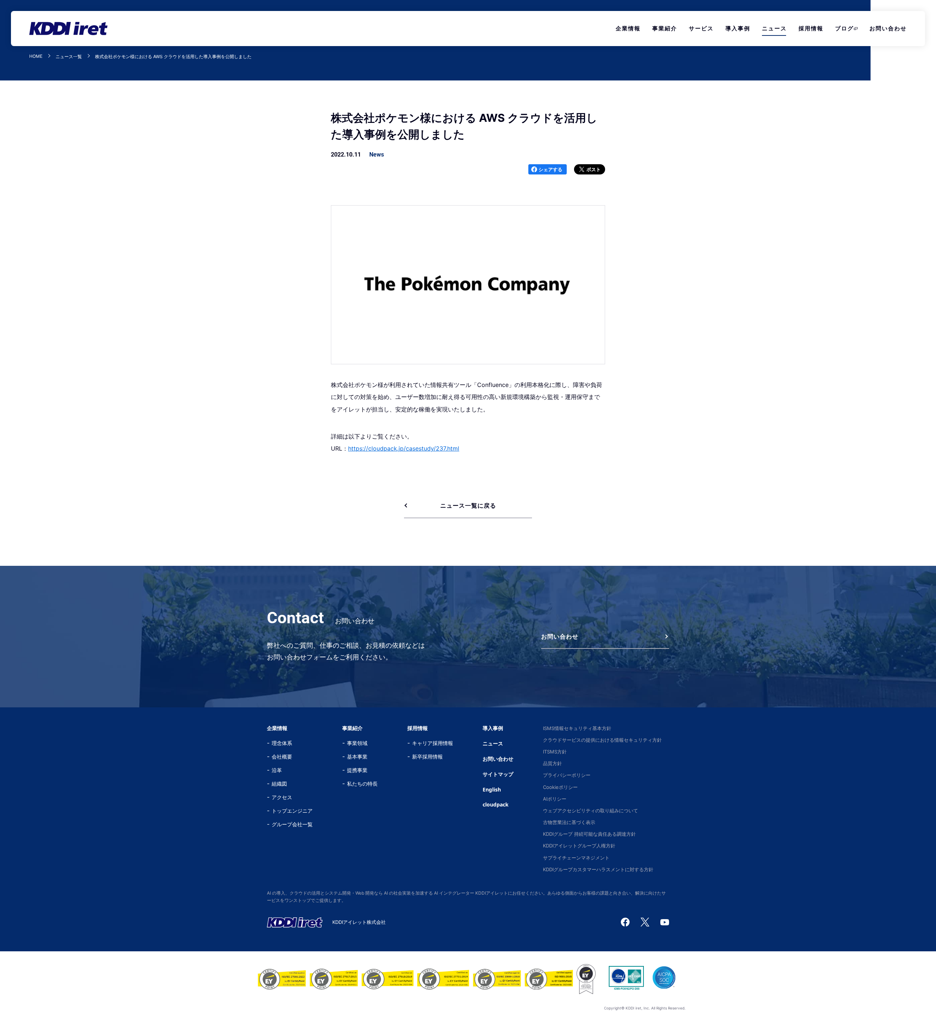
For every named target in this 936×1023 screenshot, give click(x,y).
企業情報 (628, 28)
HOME (35, 56)
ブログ (844, 28)
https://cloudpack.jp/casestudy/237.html (403, 448)
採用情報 (811, 28)
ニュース (774, 28)
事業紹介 (664, 28)
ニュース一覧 (69, 56)
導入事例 (737, 28)
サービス (701, 28)
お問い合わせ (888, 28)
